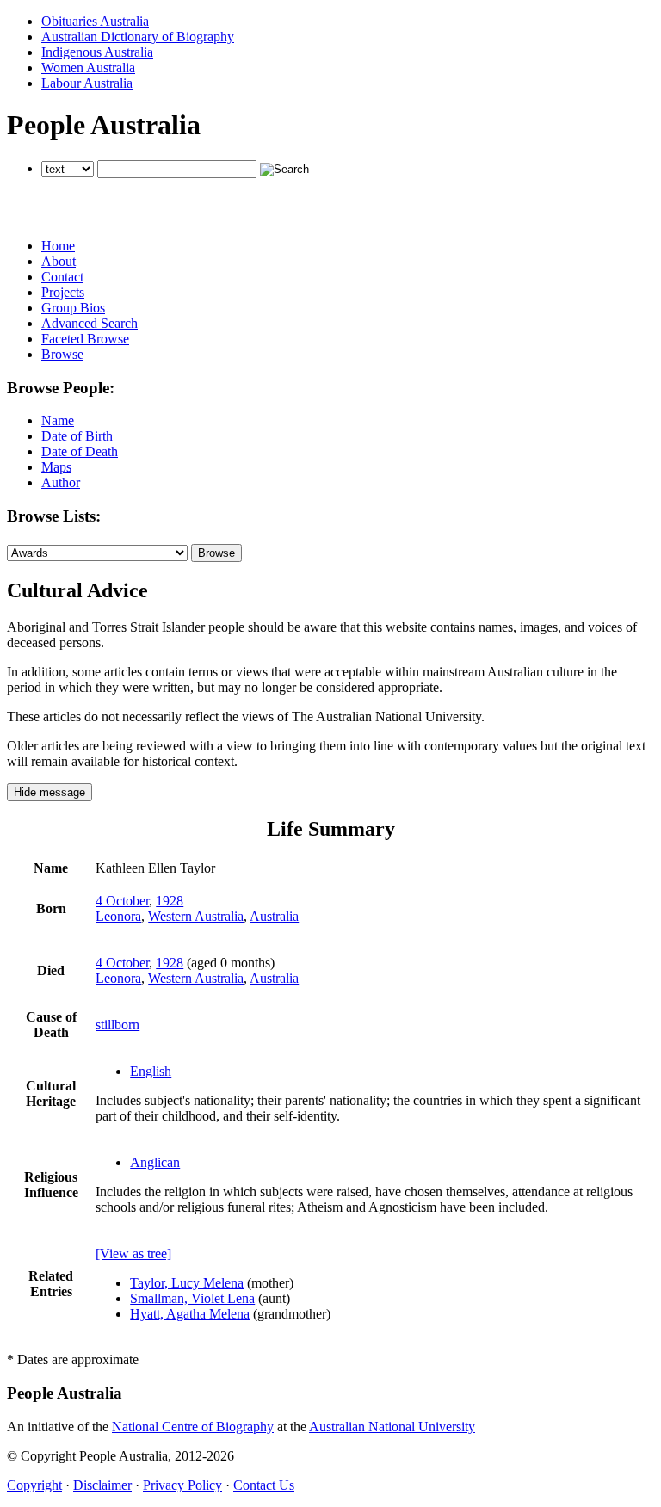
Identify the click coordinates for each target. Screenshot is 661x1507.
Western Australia (196, 916)
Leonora (118, 916)
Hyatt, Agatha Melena (190, 1313)
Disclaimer (102, 1485)
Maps (56, 467)
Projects (62, 292)
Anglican (155, 1162)
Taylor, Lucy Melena (187, 1282)
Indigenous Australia (97, 52)
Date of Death (79, 451)
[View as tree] (133, 1253)
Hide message (49, 792)
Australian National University (392, 1426)
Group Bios (73, 307)
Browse (62, 354)
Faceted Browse (85, 338)
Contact (62, 276)
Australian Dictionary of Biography (137, 36)
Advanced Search (89, 323)
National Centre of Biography (193, 1426)
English (150, 1071)
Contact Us (263, 1485)
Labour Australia (87, 83)
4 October (122, 900)
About (58, 261)
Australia (274, 916)
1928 (169, 900)
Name (57, 420)
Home (58, 245)
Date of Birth (77, 436)
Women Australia (88, 67)
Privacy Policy (182, 1485)
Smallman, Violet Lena (192, 1298)
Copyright (34, 1485)
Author (60, 482)
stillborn (117, 1024)
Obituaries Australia (95, 21)
